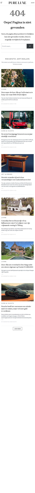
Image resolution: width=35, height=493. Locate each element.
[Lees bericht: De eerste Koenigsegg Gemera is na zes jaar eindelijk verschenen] (17, 120)
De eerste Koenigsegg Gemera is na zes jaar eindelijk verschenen (16, 135)
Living (3, 89)
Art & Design (6, 174)
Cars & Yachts (7, 130)
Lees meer (17, 329)
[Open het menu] (1, 3)
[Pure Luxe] (17, 2)
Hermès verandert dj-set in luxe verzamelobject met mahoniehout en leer (16, 178)
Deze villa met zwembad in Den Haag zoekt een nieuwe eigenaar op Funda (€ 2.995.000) (17, 266)
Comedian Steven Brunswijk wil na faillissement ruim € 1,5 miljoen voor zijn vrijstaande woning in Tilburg (15, 223)
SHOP (32, 2)
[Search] (30, 46)
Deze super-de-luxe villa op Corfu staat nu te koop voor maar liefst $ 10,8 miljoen (17, 93)
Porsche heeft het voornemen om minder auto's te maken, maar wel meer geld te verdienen (16, 308)
